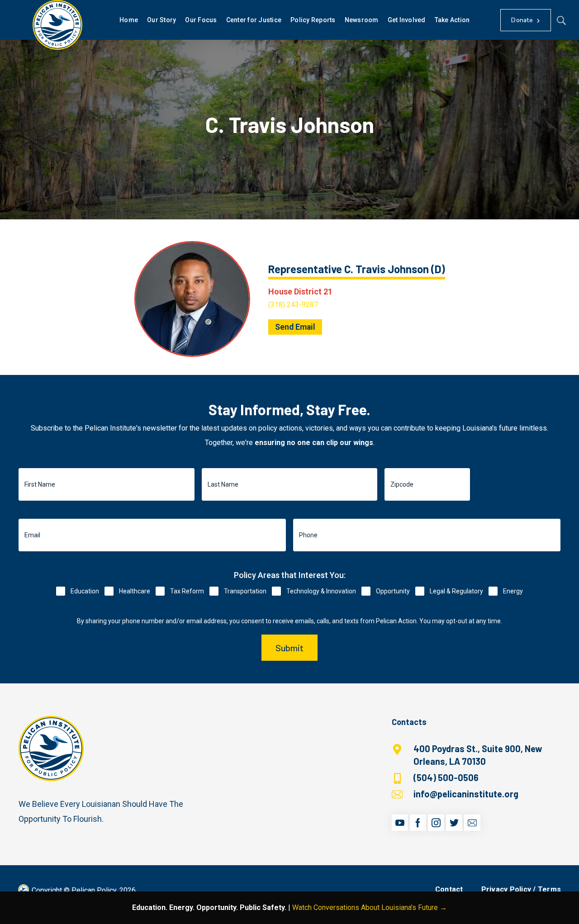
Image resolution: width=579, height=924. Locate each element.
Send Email (295, 327)
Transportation (245, 591)
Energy (513, 591)
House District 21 (300, 291)
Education (85, 591)
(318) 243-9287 (293, 304)
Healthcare (134, 591)
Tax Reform (187, 591)
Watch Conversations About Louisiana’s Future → (369, 907)
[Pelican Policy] (57, 25)
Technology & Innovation (321, 591)
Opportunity (393, 591)
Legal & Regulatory (456, 591)
